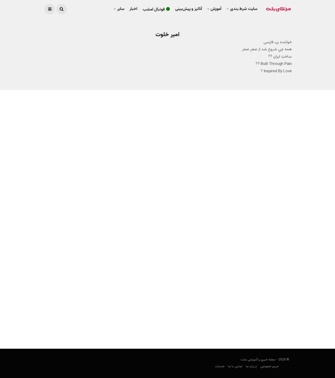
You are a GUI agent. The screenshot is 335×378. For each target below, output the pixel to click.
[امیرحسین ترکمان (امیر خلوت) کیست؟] (233, 154)
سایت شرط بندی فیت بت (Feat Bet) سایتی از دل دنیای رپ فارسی (236, 316)
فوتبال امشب (154, 9)
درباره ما (251, 366)
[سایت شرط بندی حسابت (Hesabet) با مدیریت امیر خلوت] (108, 145)
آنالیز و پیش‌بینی (188, 9)
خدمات (220, 366)
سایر (120, 9)
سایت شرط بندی (243, 9)
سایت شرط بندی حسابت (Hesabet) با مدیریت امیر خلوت (112, 179)
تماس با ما (235, 366)
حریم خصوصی (269, 366)
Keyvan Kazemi (280, 206)
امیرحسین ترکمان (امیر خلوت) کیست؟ (255, 196)
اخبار (133, 9)
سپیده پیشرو (282, 329)
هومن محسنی (157, 189)
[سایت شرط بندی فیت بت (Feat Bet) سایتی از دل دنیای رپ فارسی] (233, 271)
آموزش (215, 9)
